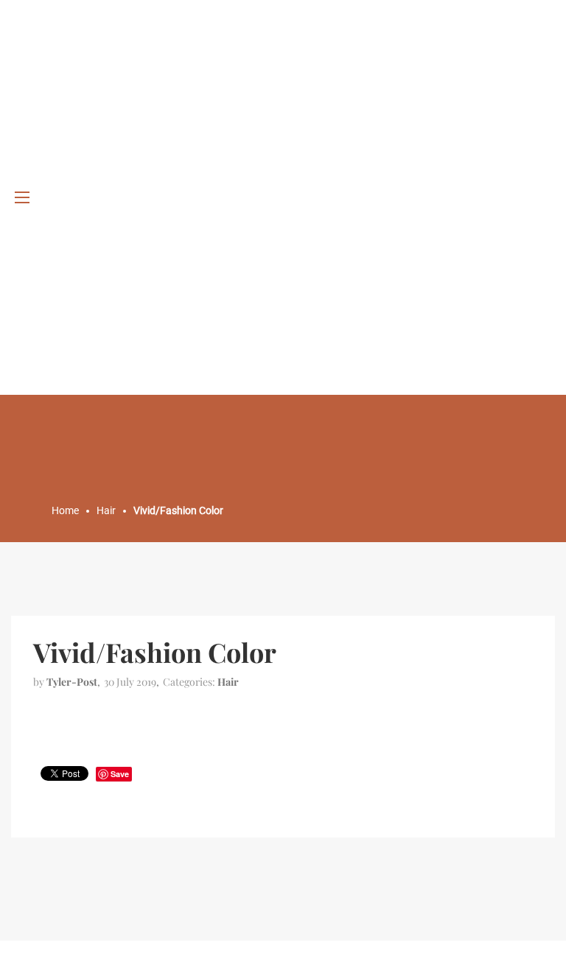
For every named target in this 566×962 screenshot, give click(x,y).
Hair (228, 682)
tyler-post (71, 682)
